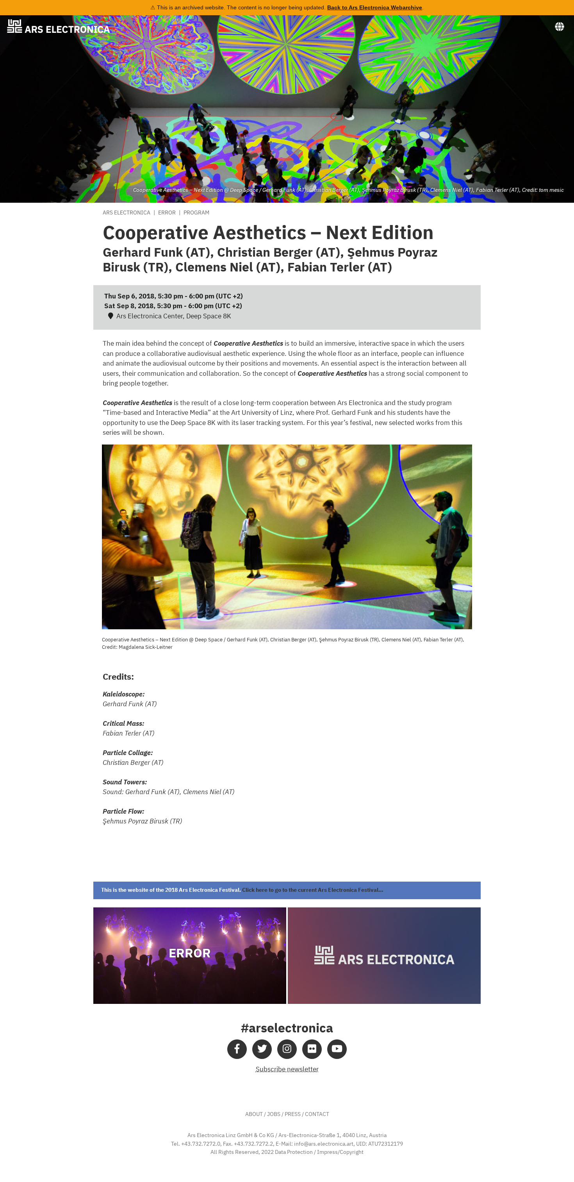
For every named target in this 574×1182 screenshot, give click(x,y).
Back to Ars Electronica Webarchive (374, 7)
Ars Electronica (126, 213)
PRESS (293, 1114)
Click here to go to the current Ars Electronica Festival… (312, 890)
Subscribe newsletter (287, 1069)
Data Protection (294, 1152)
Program (196, 213)
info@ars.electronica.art (323, 1144)
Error (167, 213)
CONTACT (317, 1114)
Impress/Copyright (340, 1152)
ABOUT (254, 1114)
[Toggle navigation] (559, 27)
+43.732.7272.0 (200, 1144)
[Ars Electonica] (64, 26)
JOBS (273, 1114)
